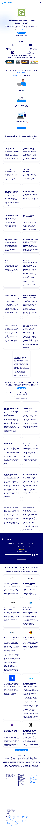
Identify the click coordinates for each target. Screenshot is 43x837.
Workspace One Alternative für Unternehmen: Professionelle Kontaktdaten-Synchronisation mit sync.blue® (14, 821)
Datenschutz (24, 820)
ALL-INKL (31, 781)
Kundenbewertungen (25, 817)
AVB (22, 819)
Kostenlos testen (21, 32)
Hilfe (23, 821)
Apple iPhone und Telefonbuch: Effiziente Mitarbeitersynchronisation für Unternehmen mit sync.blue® (14, 824)
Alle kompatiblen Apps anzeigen (21, 750)
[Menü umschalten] (40, 3)
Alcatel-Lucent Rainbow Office (33, 780)
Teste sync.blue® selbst (21, 559)
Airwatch (31, 778)
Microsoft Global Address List (33, 776)
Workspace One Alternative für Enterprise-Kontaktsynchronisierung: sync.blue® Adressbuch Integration (13, 827)
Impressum (24, 818)
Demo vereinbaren (21, 128)
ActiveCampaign (32, 777)
